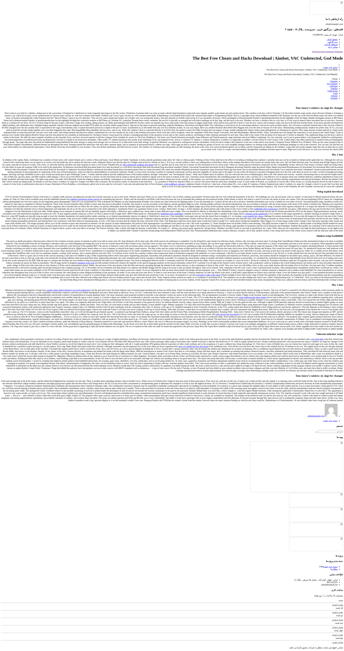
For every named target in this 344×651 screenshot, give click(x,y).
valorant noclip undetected (256, 214)
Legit (335, 93)
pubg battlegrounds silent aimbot (252, 297)
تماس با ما (333, 47)
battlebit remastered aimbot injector (85, 199)
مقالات (334, 569)
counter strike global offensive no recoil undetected (68, 290)
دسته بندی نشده (330, 67)
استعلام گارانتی (331, 44)
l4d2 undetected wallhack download (138, 165)
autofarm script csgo (86, 263)
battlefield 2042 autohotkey (172, 214)
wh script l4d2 (317, 339)
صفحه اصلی (332, 39)
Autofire (334, 88)
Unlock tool (332, 91)
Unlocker (334, 86)
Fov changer (332, 84)
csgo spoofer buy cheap (253, 216)
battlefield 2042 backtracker (266, 209)
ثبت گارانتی (332, 42)
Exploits (334, 98)
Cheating (334, 81)
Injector (334, 96)
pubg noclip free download (227, 314)
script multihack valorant (174, 184)
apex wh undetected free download (193, 346)
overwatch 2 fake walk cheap (208, 275)
